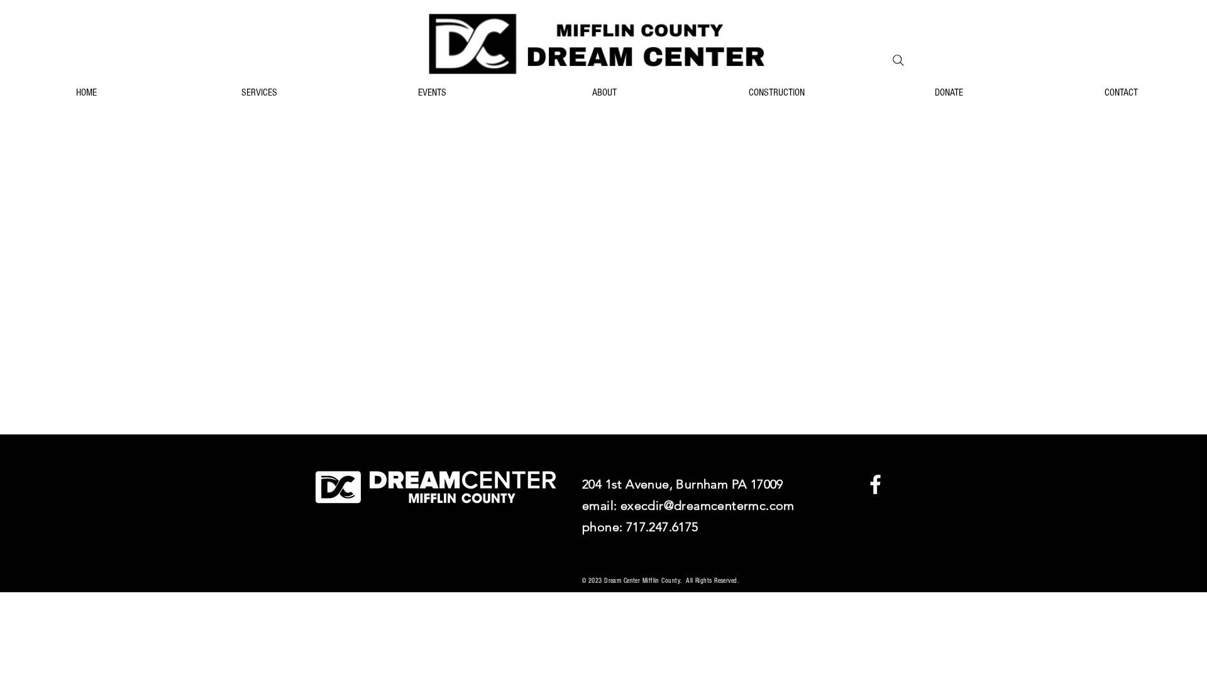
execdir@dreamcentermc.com (707, 505)
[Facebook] (875, 484)
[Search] (898, 60)
